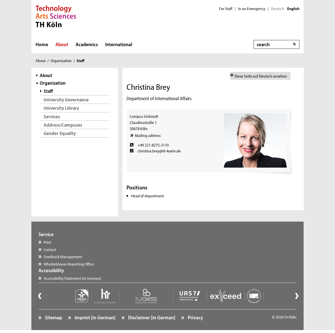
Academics (87, 44)
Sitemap (53, 317)
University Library (61, 108)
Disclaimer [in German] (151, 317)
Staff (48, 91)
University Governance (66, 99)
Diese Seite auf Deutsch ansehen (260, 76)
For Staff (225, 8)
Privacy (195, 317)
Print (47, 242)
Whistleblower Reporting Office (69, 263)
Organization (61, 60)
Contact (50, 249)
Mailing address (147, 135)
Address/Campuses (63, 125)
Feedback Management (63, 256)
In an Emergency (251, 8)
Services (52, 116)
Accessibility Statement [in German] (72, 278)
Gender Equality (60, 133)
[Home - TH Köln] (56, 16)
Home (42, 44)
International (118, 44)
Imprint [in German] (95, 317)
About (61, 44)
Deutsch (277, 8)
